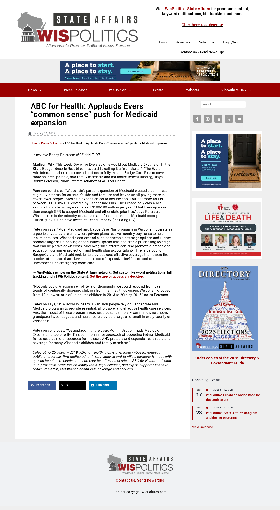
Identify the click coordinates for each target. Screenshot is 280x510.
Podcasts (192, 90)
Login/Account (234, 42)
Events (158, 90)
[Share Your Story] (228, 229)
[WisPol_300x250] (228, 161)
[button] (42, 385)
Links (163, 42)
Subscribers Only (233, 90)
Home (34, 143)
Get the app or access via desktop (116, 276)
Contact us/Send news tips (140, 480)
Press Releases (76, 90)
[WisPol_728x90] (140, 71)
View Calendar (202, 427)
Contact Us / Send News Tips (202, 52)
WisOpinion (117, 90)
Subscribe (206, 42)
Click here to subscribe (202, 24)
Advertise (183, 42)
